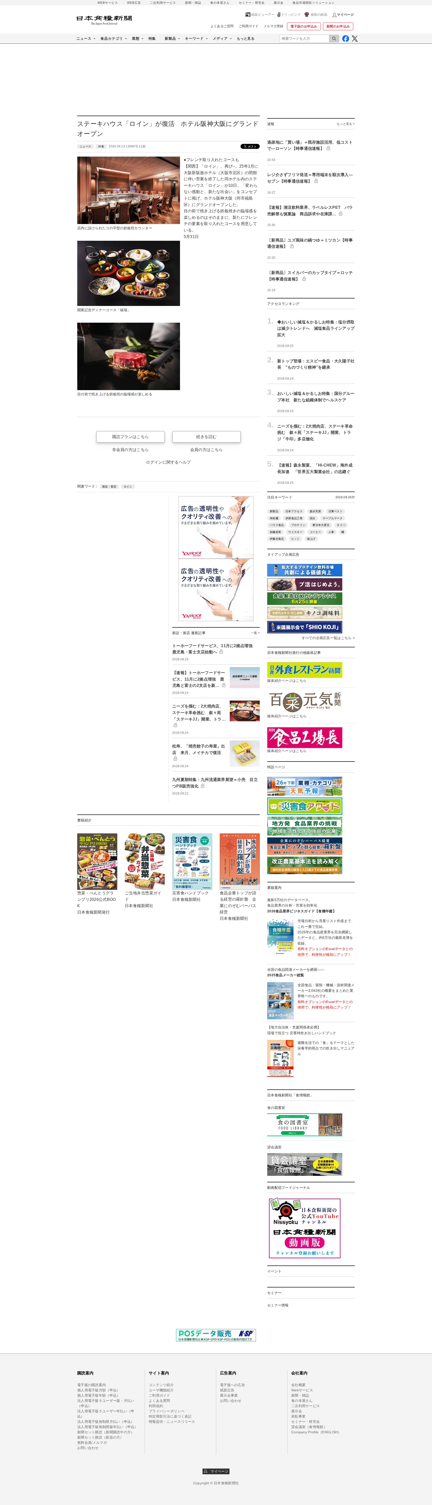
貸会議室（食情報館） (309, 1427)
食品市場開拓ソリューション (313, 2)
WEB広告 (134, 2)
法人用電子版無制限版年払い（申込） (107, 1427)
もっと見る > (346, 124)
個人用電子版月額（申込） (98, 1390)
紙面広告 (227, 1390)
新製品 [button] (170, 38)
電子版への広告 (232, 1385)
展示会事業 (229, 1395)
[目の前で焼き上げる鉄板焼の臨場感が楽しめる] (128, 356)
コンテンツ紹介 (161, 1385)
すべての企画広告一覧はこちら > (328, 638)
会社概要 (298, 1385)
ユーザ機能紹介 (161, 1390)
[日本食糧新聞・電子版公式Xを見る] (354, 38)
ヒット (295, 538)
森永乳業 (315, 511)
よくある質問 (159, 1401)
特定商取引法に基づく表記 (170, 1416)
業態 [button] (136, 38)
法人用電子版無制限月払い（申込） (105, 1422)
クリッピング (291, 14)
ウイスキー (295, 531)
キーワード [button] (194, 38)
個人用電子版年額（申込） (98, 1395)
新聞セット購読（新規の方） (100, 1437)
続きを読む (206, 437)
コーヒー (315, 531)
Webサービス (302, 1390)
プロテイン (298, 524)
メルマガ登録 (274, 26)
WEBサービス (108, 2)
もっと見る (245, 38)
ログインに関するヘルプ (168, 462)
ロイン (128, 486)
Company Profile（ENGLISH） (316, 1432)
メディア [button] (220, 38)
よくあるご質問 (222, 26)
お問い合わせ (88, 1448)
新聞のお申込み (338, 26)
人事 (331, 531)
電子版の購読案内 (91, 1385)
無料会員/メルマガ (92, 1443)
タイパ (341, 524)
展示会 (279, 2)
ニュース (85, 146)
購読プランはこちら (130, 437)
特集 (152, 38)
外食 (101, 146)
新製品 (274, 511)
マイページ (218, 1471)
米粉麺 (274, 518)
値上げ (311, 538)
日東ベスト (335, 511)
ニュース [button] (84, 38)
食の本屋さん (220, 2)
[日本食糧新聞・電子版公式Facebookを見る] (346, 38)
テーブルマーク (332, 518)
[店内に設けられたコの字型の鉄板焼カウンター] (128, 190)
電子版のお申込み (303, 26)
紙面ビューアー (262, 14)
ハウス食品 (277, 524)
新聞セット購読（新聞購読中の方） (105, 1432)
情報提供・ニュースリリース (172, 1422)
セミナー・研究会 (252, 2)
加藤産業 (275, 531)
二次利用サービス (163, 2)
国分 (313, 518)
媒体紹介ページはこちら (286, 681)
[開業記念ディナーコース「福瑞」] (128, 273)
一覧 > (255, 633)
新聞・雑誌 (193, 2)
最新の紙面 (319, 14)
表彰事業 (298, 1416)
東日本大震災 (321, 524)
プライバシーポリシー (166, 1411)
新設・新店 (109, 486)
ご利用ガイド (249, 26)
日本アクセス (294, 511)
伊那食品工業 (294, 518)
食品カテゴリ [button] (111, 38)
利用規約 (156, 1406)
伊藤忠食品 (277, 538)
